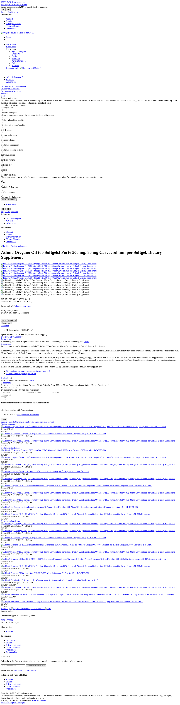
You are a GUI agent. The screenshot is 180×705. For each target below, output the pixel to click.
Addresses (16, 58)
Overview (16, 54)
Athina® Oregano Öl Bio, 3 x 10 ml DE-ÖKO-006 (67, 471)
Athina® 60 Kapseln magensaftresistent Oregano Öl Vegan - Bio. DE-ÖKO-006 (104, 507)
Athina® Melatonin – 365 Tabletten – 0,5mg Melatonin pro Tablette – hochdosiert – (108, 601)
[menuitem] (92, 19)
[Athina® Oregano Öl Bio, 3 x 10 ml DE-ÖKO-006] (23, 471)
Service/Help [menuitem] (11, 21)
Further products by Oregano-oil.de (21, 373)
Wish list (15, 65)
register (23, 51)
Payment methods (19, 61)
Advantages (11, 223)
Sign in (15, 51)
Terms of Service (13, 26)
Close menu (11, 47)
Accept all (12, 703)
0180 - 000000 (7, 620)
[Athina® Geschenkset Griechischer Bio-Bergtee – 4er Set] (26, 580)
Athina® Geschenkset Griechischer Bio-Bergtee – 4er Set (75, 580)
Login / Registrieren (9, 12)
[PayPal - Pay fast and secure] (14, 246)
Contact (9, 19)
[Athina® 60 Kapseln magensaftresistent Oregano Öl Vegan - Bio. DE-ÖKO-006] (36, 507)
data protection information (28, 415)
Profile (14, 56)
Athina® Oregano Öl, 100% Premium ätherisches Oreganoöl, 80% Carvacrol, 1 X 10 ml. (115, 486)
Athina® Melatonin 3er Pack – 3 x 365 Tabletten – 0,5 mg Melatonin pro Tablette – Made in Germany (131, 594)
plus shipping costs (23, 306)
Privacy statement (13, 23)
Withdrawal (11, 28)
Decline (4, 703)
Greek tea (10, 221)
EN (8, 10)
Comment (5, 325)
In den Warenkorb (9, 320)
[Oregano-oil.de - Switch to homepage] (17, 33)
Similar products (8, 422)
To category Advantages (11, 91)
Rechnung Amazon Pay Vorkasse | (23, 608)
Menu (8, 37)
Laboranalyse (12, 652)
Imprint (9, 21)
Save (4, 419)
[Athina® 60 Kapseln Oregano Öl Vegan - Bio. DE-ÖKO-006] (28, 434)
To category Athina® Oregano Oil (15, 86)
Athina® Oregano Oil (15, 218)
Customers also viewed (44, 422)
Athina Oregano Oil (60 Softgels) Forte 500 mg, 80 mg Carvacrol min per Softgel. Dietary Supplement (132, 441)
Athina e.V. (11, 640)
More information (39, 700)
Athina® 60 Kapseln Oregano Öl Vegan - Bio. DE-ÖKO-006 (80, 434)
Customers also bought (24, 422)
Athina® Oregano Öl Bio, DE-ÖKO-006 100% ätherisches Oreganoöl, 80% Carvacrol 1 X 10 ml (125, 426)
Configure (21, 703)
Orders (14, 63)
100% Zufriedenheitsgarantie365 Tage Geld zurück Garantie (14, 3)
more (86, 341)
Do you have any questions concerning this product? (28, 371)
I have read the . (22, 415)
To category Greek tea (10, 89)
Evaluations (17, 337)
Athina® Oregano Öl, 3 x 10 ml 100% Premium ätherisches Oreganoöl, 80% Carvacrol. (113, 514)
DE (3, 10)
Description (6, 337)
